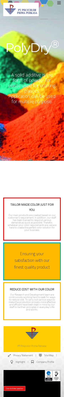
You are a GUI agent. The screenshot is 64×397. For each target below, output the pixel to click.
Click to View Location (14, 388)
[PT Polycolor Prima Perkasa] (21, 14)
